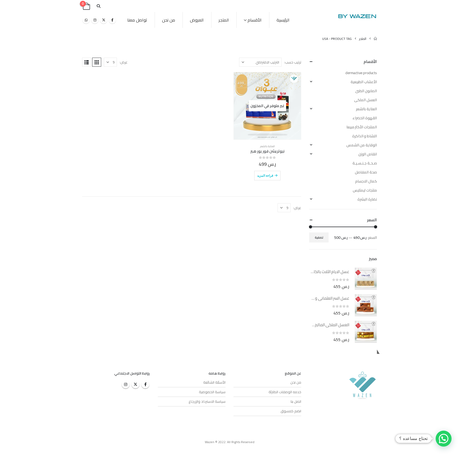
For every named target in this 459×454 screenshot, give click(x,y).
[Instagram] (95, 20)
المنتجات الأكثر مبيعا (361, 127)
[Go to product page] (366, 279)
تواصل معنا (137, 20)
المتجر (224, 20)
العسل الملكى (365, 99)
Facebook (145, 384)
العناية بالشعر (267, 146)
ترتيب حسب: (292, 62)
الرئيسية (283, 20)
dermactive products (361, 72)
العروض (197, 20)
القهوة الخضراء (364, 117)
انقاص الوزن (367, 154)
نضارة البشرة (367, 199)
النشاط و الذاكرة (364, 136)
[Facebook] (112, 20)
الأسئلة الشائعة (214, 382)
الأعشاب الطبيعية (364, 81)
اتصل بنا (296, 401)
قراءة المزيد (265, 175)
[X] (103, 20)
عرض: (124, 62)
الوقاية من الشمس (361, 145)
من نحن (168, 20)
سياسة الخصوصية (212, 392)
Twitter (135, 384)
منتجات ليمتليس (365, 190)
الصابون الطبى (366, 90)
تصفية (319, 237)
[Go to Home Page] (375, 38)
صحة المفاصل (366, 172)
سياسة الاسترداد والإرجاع (207, 401)
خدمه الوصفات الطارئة (285, 392)
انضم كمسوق (290, 411)
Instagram (126, 384)
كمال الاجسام (366, 181)
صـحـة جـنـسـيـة (364, 163)
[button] (98, 6)
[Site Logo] (357, 16)
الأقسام (255, 20)
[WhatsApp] (86, 20)
